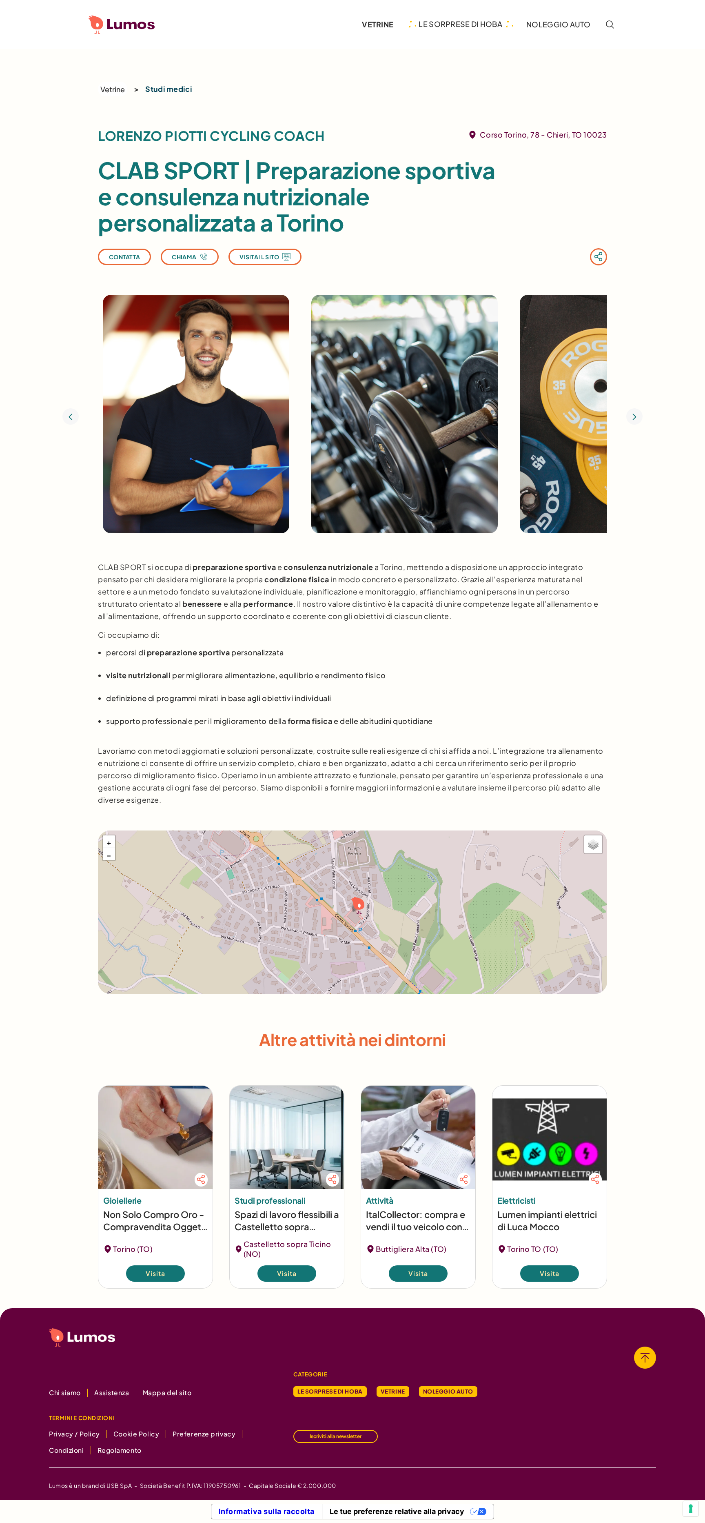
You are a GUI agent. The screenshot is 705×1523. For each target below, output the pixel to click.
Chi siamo (65, 1392)
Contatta (124, 257)
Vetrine (112, 89)
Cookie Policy (136, 1434)
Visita (155, 1273)
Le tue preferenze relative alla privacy (397, 1511)
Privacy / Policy (74, 1434)
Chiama (184, 257)
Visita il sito (259, 257)
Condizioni (66, 1450)
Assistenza (111, 1392)
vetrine (377, 24)
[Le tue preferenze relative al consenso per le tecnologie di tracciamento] (690, 1508)
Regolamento (120, 1450)
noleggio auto (558, 24)
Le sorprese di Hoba (330, 1391)
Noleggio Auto (448, 1391)
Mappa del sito (167, 1392)
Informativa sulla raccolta (267, 1511)
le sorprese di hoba (460, 24)
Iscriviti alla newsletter (335, 1436)
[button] (357, 904)
